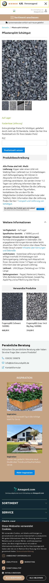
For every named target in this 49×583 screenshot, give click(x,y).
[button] (24, 572)
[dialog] (24, 552)
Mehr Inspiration (25, 472)
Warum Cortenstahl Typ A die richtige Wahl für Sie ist (23, 418)
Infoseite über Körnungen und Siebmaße (24, 249)
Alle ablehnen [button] (36, 578)
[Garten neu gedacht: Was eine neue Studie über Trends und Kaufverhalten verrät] (24, 439)
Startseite (5, 27)
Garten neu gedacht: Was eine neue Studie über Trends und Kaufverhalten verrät (24, 462)
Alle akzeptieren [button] (13, 578)
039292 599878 (12, 358)
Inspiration (11, 414)
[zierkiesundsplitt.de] (14, 11)
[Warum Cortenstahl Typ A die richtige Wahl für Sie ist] (24, 396)
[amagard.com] (24, 489)
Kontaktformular (13, 367)
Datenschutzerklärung (25, 551)
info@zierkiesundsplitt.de (17, 362)
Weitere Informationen (17, 222)
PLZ (3, 138)
